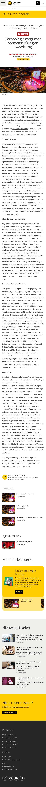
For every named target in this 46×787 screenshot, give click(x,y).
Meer (18, 592)
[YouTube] (16, 778)
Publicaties (7, 730)
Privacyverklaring (8, 766)
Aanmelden (8, 712)
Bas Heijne (14, 117)
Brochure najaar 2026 (9, 735)
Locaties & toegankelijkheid (11, 760)
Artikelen (14, 8)
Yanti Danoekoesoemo (16, 54)
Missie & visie (6, 757)
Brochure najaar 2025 (9, 741)
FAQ (3, 763)
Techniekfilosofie (23, 59)
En (43, 3)
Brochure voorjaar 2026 (10, 738)
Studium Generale (16, 14)
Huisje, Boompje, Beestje (18, 120)
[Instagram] (4, 778)
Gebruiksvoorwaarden (9, 769)
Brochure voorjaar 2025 (10, 744)
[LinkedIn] (22, 778)
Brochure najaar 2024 (9, 747)
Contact (6, 752)
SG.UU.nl (5, 8)
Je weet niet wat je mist (28, 458)
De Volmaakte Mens (20, 129)
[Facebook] (10, 778)
